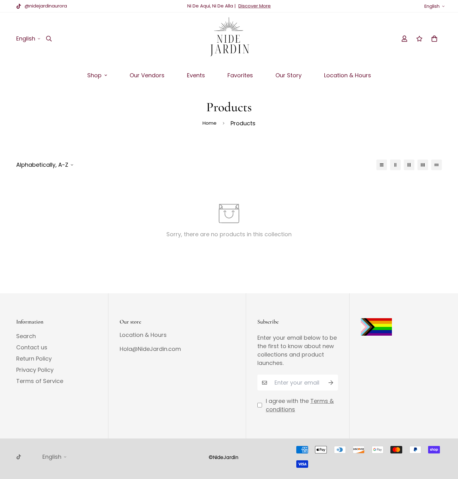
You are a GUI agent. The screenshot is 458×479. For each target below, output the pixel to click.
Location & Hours (347, 75)
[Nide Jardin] (229, 38)
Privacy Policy (35, 370)
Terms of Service (39, 381)
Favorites (240, 75)
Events (196, 75)
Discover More (254, 5)
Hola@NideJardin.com (150, 349)
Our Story (288, 75)
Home (210, 123)
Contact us (31, 347)
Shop (94, 75)
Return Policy (34, 358)
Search (26, 336)
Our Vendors (147, 75)
